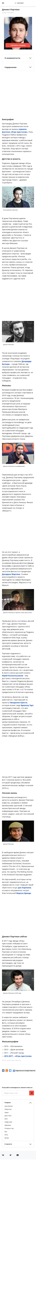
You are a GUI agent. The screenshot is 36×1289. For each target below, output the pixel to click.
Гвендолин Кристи (18, 702)
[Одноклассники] (7, 1070)
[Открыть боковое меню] (3, 3)
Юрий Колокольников (12, 675)
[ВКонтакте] (3, 1070)
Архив (6, 1138)
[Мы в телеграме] (10, 1155)
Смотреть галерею (18, 45)
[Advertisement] (18, 97)
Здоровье (7, 1125)
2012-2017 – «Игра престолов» (18, 1056)
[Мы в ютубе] (18, 1155)
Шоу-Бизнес (8, 1106)
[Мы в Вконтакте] (3, 1155)
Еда (5, 1131)
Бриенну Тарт (27, 705)
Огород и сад (9, 1128)
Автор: (11, 1060)
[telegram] (10, 1070)
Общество (8, 1109)
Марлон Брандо (23, 893)
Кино (6, 1135)
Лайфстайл (8, 1122)
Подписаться (31, 1093)
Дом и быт (8, 1116)
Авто (6, 1119)
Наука (6, 1112)
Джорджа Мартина (11, 574)
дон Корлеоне (24, 887)
